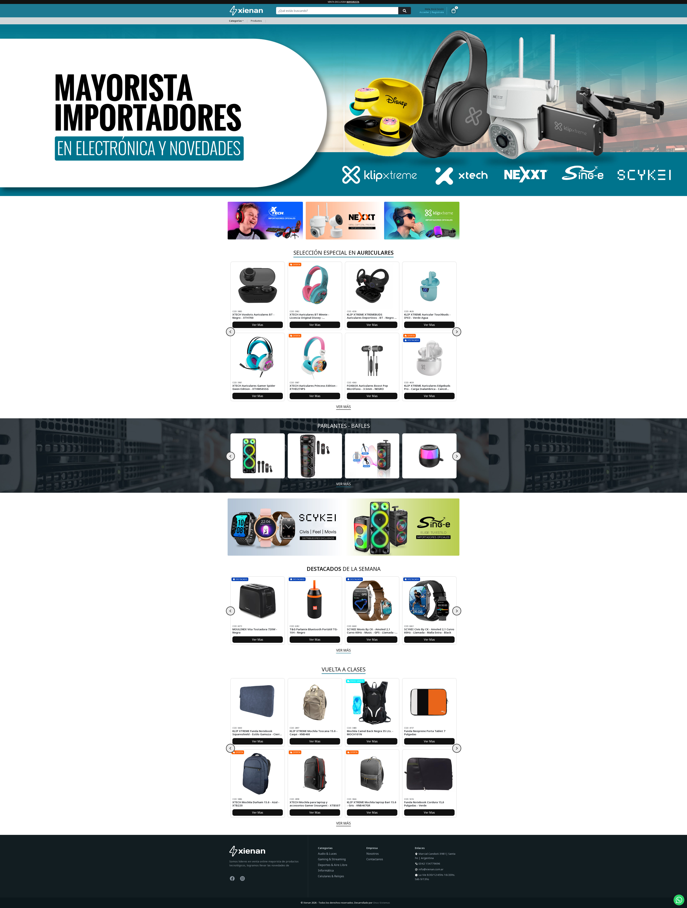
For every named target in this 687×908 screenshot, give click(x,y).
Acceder (424, 12)
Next (456, 331)
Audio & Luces (327, 854)
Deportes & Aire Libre (332, 865)
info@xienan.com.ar (431, 869)
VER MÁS (343, 406)
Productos (256, 20)
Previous (230, 331)
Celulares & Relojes (331, 876)
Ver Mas (257, 325)
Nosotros (372, 854)
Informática (326, 870)
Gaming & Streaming (332, 859)
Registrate (438, 12)
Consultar (257, 640)
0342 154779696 (429, 863)
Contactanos (374, 859)
